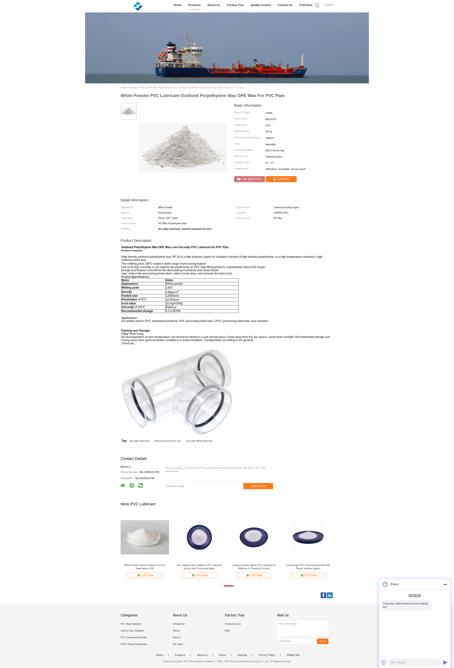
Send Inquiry (258, 485)
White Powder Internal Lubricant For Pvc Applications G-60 (145, 567)
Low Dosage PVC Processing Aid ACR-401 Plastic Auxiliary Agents (308, 567)
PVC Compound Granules (134, 637)
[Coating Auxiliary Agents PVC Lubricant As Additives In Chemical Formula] (253, 537)
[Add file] (383, 662)
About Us (213, 5)
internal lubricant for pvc (167, 440)
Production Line (233, 624)
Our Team (178, 644)
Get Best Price (251, 179)
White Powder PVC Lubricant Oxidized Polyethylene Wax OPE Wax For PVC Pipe (200, 87)
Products (194, 5)
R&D (227, 630)
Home (178, 5)
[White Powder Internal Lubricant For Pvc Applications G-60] (145, 537)
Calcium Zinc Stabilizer (132, 630)
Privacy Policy (267, 655)
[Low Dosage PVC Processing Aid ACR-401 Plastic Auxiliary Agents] (308, 537)
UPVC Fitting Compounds (134, 644)
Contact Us (285, 5)
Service (177, 637)
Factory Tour (235, 5)
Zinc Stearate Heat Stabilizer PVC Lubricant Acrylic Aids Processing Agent (199, 567)
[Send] (445, 662)
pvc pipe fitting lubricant (199, 440)
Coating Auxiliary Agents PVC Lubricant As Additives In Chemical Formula (254, 567)
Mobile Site (293, 655)
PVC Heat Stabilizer (131, 624)
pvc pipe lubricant (139, 440)
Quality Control (261, 5)
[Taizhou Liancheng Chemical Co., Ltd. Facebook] (323, 595)
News (222, 655)
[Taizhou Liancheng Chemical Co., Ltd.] (138, 6)
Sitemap (242, 655)
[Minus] (445, 584)
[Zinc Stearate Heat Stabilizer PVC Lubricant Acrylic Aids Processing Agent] (199, 537)
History (176, 630)
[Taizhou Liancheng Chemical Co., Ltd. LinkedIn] (330, 595)
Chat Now (305, 5)
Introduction (179, 624)
